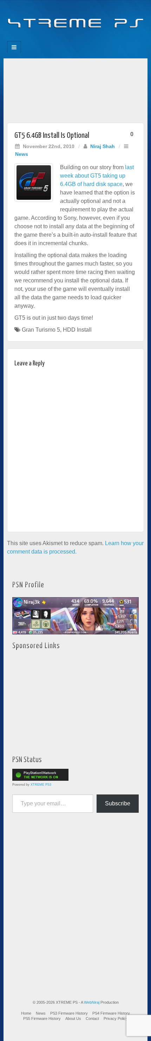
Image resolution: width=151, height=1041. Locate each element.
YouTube (89, 39)
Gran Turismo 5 (41, 330)
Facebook (51, 39)
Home (26, 1013)
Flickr (70, 39)
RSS (99, 39)
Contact (92, 1018)
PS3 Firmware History (69, 1013)
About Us (73, 1018)
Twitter (80, 39)
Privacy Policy (116, 1018)
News (21, 154)
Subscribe (117, 803)
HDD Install (77, 330)
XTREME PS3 (41, 784)
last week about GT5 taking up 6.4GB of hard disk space (97, 175)
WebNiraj (91, 1002)
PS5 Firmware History (42, 1018)
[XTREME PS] (75, 18)
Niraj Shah (102, 146)
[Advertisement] (75, 89)
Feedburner (61, 39)
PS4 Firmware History (111, 1013)
